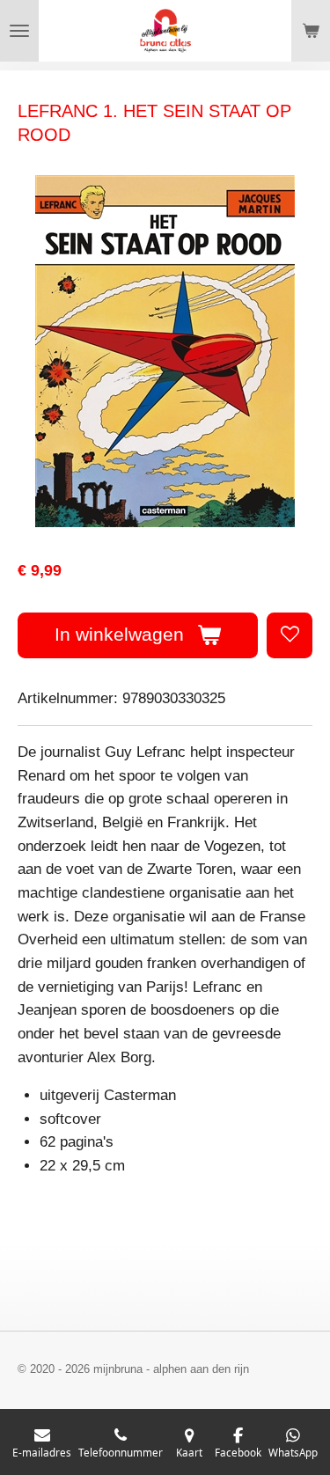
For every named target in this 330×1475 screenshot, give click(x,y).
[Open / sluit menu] (19, 31)
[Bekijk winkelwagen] (310, 31)
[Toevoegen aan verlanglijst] (289, 635)
